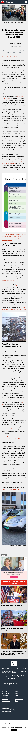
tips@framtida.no (6, 708)
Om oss (17, 697)
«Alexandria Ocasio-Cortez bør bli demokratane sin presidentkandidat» (12, 606)
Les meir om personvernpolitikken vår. (10, 684)
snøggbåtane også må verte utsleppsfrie (13, 279)
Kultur (17, 691)
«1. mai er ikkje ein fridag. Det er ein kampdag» (12, 629)
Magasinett (5, 695)
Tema (16, 701)
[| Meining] (9, 2)
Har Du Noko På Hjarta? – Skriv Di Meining (14, 582)
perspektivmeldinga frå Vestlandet (11, 428)
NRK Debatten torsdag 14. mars (13, 71)
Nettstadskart (19, 699)
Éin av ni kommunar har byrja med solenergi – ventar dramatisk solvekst (13, 438)
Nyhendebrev (6, 701)
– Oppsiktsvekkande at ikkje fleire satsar (13, 488)
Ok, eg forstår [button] (14, 729)
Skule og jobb (6, 693)
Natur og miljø (19, 693)
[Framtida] (3, 2)
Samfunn (4, 691)
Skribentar (5, 699)
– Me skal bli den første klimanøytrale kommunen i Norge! (14, 308)
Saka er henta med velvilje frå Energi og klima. (13, 57)
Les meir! (24, 727)
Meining (4, 697)
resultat (14, 142)
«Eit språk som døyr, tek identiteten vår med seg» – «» (13, 653)
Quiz (16, 695)
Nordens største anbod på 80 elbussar (13, 162)
